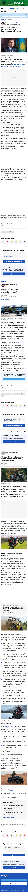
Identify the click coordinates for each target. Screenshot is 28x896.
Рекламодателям (14, 883)
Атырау (23, 393)
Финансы (3, 449)
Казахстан (12, 11)
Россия (13, 393)
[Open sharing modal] (18, 432)
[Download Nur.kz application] (14, 3)
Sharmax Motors (8, 726)
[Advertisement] (14, 77)
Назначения (10, 19)
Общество (3, 281)
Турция (18, 393)
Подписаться (14, 379)
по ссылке (10, 790)
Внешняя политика (19, 11)
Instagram (15, 273)
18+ (3, 395)
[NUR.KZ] (14, 8)
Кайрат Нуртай (8, 219)
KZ (23, 8)
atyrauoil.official (19, 342)
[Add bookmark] (25, 432)
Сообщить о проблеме (14, 880)
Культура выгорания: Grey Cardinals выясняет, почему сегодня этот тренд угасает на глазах (14, 807)
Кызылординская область (7, 231)
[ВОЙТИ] (26, 8)
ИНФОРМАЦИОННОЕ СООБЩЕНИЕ (13, 812)
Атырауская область (6, 393)
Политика (4, 11)
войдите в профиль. (8, 256)
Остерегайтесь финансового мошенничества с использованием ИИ (13, 608)
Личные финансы (11, 449)
